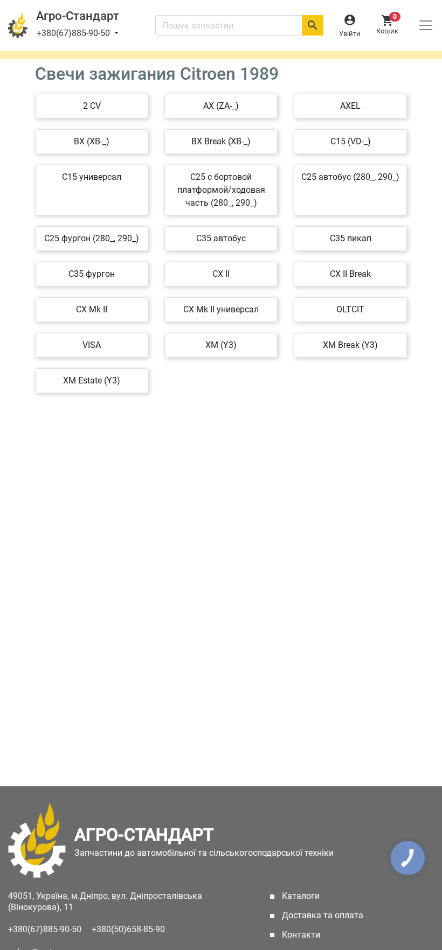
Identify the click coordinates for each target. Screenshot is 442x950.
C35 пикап (350, 238)
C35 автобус (221, 238)
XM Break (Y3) (350, 345)
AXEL (350, 106)
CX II (221, 274)
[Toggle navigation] (426, 25)
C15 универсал (91, 177)
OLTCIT (350, 309)
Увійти (350, 33)
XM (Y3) (221, 345)
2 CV (92, 106)
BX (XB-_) (91, 141)
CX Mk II (91, 309)
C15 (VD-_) (350, 141)
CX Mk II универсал (221, 309)
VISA (91, 345)
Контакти (300, 935)
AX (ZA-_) (221, 106)
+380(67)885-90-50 (74, 33)
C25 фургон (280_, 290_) (91, 238)
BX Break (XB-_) (221, 141)
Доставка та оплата (321, 915)
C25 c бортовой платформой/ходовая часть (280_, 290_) (221, 190)
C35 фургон (91, 274)
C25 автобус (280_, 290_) (350, 177)
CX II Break (350, 274)
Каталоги (316, 896)
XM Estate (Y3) (91, 380)
